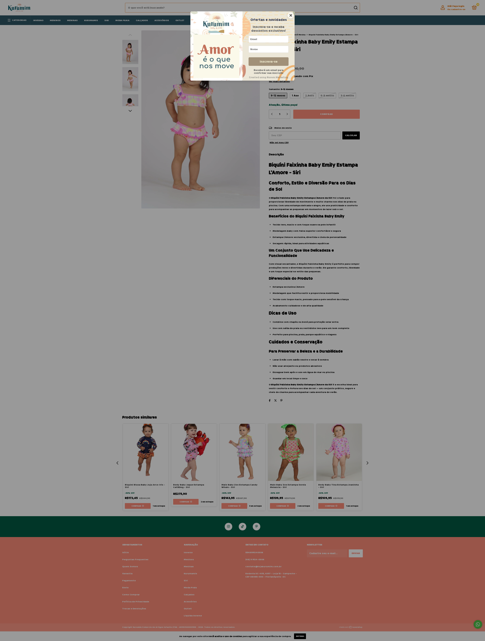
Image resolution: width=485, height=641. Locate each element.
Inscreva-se (269, 61)
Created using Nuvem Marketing (268, 77)
